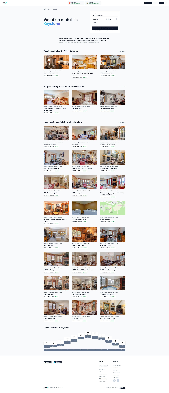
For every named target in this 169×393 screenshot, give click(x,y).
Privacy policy (102, 381)
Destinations (47, 9)
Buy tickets (115, 367)
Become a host (111, 30)
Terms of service (102, 374)
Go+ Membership (117, 365)
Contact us (101, 369)
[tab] (76, 3)
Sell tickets (115, 370)
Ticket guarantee (103, 378)
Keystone (52, 23)
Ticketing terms (102, 376)
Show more (122, 51)
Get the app (148, 2)
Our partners (116, 377)
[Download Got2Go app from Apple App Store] (47, 362)
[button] (166, 3)
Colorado (54, 9)
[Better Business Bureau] (122, 388)
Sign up (161, 2)
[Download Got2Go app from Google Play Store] (58, 362)
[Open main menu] (166, 3)
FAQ (100, 371)
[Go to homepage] (4, 3)
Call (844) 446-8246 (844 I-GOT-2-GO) (103, 366)
